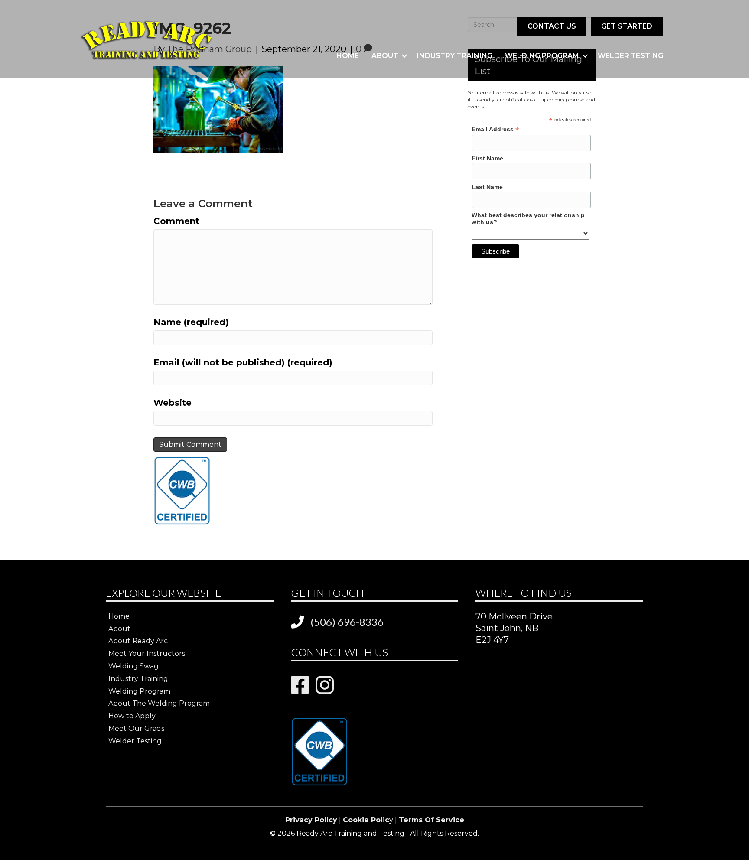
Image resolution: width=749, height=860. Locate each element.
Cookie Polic (366, 820)
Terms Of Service (431, 820)
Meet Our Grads (136, 728)
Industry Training (454, 56)
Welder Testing (630, 56)
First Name (487, 158)
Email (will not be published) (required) (242, 362)
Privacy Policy (311, 820)
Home (347, 56)
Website (172, 402)
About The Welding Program (159, 703)
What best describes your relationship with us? (528, 218)
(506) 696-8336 (347, 622)
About (384, 56)
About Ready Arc (138, 641)
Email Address (495, 129)
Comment (176, 221)
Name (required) (191, 322)
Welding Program (542, 56)
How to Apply (132, 716)
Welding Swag (133, 666)
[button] (404, 55)
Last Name (487, 186)
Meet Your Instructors (146, 653)
